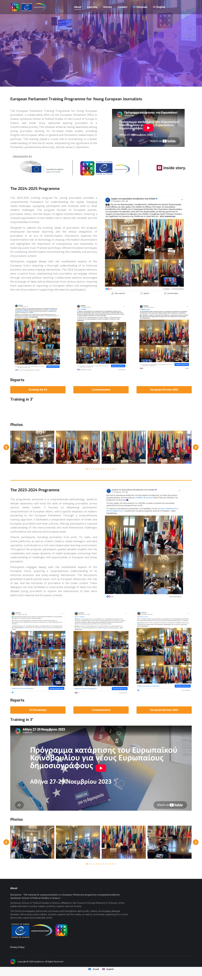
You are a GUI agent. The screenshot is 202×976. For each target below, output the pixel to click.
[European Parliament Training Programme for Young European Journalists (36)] (124, 447)
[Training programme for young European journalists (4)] (78, 842)
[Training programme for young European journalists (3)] (124, 842)
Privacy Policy (17, 947)
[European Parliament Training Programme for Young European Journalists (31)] (32, 447)
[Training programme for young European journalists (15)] (32, 842)
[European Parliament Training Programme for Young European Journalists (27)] (78, 447)
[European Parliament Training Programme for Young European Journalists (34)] (169, 447)
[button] (6, 447)
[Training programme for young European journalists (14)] (169, 842)
